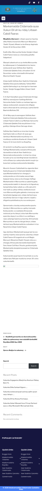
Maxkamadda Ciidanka (26, 458)
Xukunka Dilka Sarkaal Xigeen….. (15, 387)
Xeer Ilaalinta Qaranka (29, 473)
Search (6, 361)
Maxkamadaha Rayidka (27, 464)
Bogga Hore (25, 454)
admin (20, 23)
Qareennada (26, 476)
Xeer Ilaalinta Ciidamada (26, 469)
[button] (3, 18)
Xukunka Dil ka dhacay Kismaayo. (15, 399)
